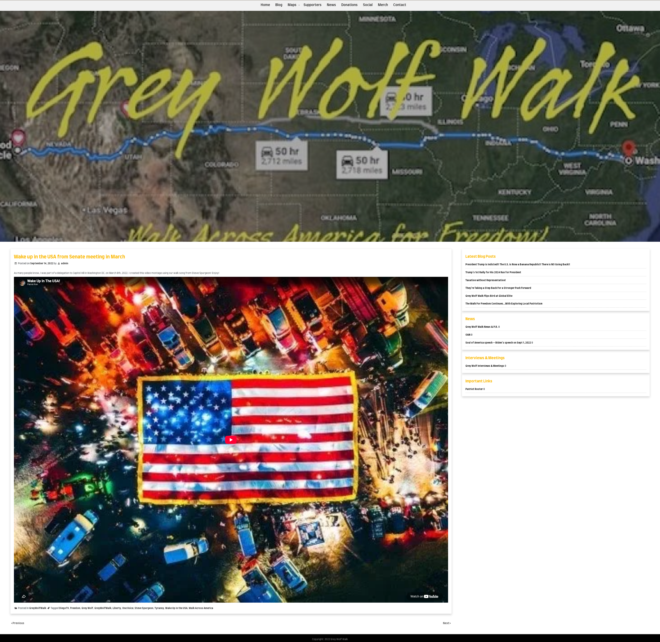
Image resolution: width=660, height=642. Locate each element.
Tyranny (159, 608)
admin (64, 263)
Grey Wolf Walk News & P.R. (481, 327)
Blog (278, 5)
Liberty (117, 608)
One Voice (127, 608)
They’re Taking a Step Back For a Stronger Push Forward (498, 288)
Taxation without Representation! (485, 280)
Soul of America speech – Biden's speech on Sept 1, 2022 (498, 343)
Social (368, 5)
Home (265, 5)
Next (446, 623)
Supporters (313, 5)
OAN (467, 335)
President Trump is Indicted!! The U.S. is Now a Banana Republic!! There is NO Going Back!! (517, 264)
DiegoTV (64, 608)
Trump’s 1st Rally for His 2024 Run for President (493, 272)
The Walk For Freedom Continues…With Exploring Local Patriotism (503, 304)
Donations (349, 5)
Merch (383, 5)
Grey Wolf (87, 608)
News (331, 5)
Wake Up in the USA (176, 608)
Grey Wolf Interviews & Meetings (484, 366)
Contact (399, 5)
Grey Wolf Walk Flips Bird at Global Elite (488, 296)
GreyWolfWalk (37, 608)
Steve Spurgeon (144, 608)
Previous (18, 623)
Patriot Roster (474, 389)
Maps (292, 5)
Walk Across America (201, 608)
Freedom (75, 608)
